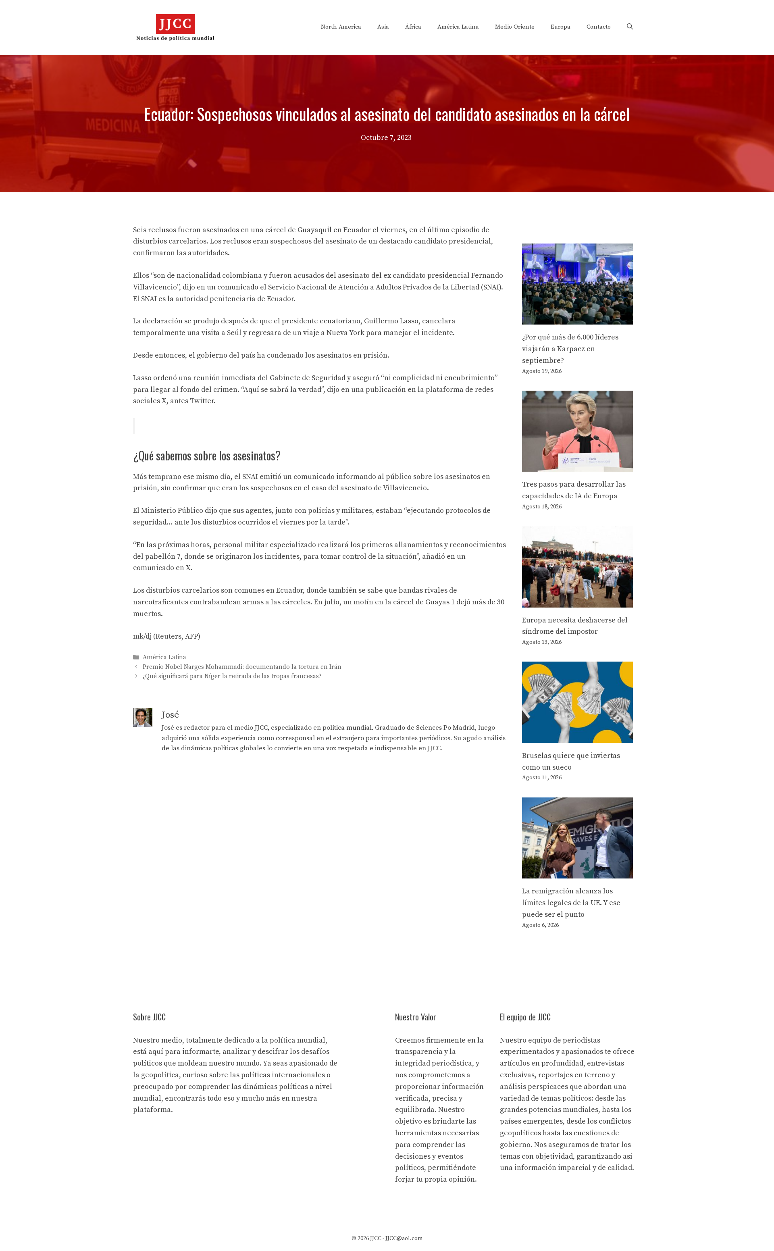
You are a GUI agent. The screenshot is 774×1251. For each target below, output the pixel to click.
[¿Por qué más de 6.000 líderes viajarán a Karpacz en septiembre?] (577, 318)
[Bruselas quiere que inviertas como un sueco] (577, 736)
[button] (630, 27)
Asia (383, 27)
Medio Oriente (515, 27)
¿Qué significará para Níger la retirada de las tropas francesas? (232, 676)
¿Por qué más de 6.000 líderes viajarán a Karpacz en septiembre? (570, 349)
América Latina (458, 27)
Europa (560, 27)
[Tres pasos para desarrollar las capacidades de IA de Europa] (577, 465)
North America (341, 27)
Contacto (599, 27)
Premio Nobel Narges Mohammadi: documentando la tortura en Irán (242, 667)
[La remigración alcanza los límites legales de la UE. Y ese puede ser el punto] (577, 872)
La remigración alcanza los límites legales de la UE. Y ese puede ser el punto (571, 903)
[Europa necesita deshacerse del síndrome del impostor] (577, 601)
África (413, 27)
